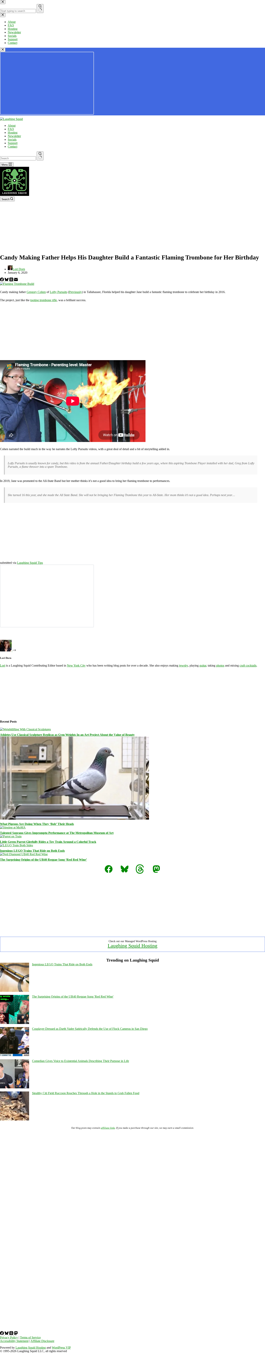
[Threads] (11, 280)
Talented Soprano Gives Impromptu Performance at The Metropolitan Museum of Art (56, 833)
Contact (12, 146)
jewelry (183, 665)
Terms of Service (30, 1337)
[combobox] (18, 158)
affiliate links (108, 1127)
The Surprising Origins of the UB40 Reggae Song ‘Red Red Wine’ (43, 859)
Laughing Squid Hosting (132, 946)
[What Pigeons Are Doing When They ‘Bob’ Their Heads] (74, 818)
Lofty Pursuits (58, 292)
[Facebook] (2, 280)
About (12, 125)
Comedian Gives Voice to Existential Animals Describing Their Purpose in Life (80, 1061)
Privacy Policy (9, 1337)
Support (12, 143)
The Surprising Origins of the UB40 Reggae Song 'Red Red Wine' (72, 996)
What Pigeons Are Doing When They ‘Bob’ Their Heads (37, 824)
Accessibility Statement (14, 1341)
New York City (76, 665)
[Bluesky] (7, 280)
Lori (2, 665)
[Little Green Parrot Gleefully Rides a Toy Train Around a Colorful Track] (11, 836)
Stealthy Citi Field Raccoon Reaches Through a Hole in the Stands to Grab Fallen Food (85, 1093)
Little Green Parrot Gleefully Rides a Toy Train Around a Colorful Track (48, 841)
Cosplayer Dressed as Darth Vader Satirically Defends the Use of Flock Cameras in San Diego (90, 1028)
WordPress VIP (61, 1347)
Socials (12, 139)
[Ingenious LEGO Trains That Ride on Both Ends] (16, 845)
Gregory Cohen (36, 292)
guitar (202, 665)
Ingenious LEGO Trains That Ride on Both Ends (32, 850)
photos (220, 665)
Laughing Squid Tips (30, 562)
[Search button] (40, 155)
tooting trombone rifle (43, 300)
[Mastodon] (16, 1334)
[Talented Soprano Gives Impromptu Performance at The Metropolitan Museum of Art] (13, 827)
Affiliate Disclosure (42, 1341)
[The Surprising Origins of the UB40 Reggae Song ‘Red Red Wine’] (24, 854)
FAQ (11, 129)
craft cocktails (248, 665)
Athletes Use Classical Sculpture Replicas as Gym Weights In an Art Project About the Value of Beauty (67, 734)
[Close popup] (2, 50)
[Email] (16, 280)
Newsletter (14, 136)
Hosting (12, 132)
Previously (75, 292)
